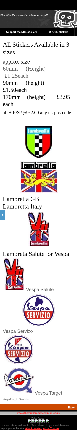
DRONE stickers (58, 31)
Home (71, 407)
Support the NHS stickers (21, 31)
